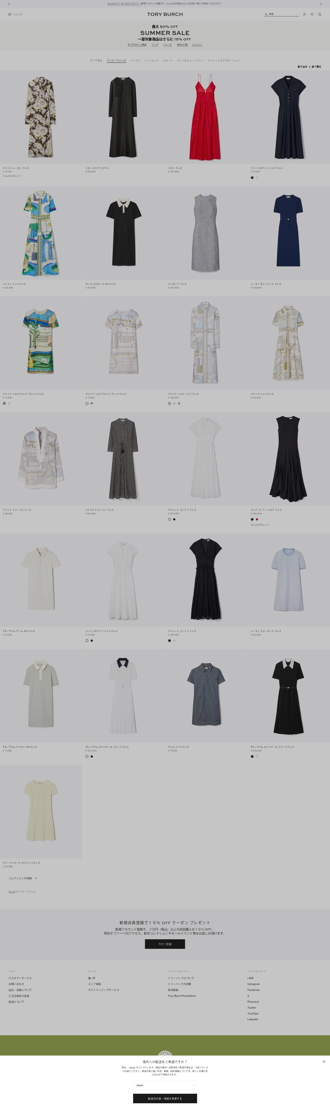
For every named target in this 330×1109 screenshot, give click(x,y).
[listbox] (165, 1085)
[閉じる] (324, 1061)
